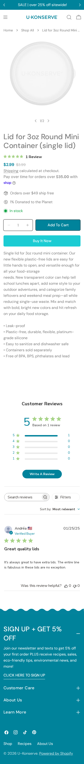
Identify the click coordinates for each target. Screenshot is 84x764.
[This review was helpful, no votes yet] (66, 585)
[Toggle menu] (5, 17)
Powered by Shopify (56, 753)
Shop (8, 743)
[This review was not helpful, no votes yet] (74, 585)
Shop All (27, 30)
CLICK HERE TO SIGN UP (24, 675)
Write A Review (42, 474)
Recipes (25, 743)
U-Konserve (28, 753)
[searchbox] (22, 497)
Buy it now (42, 240)
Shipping (11, 170)
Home (8, 30)
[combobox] (60, 509)
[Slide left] (35, 121)
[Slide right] (48, 121)
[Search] (69, 17)
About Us (45, 743)
